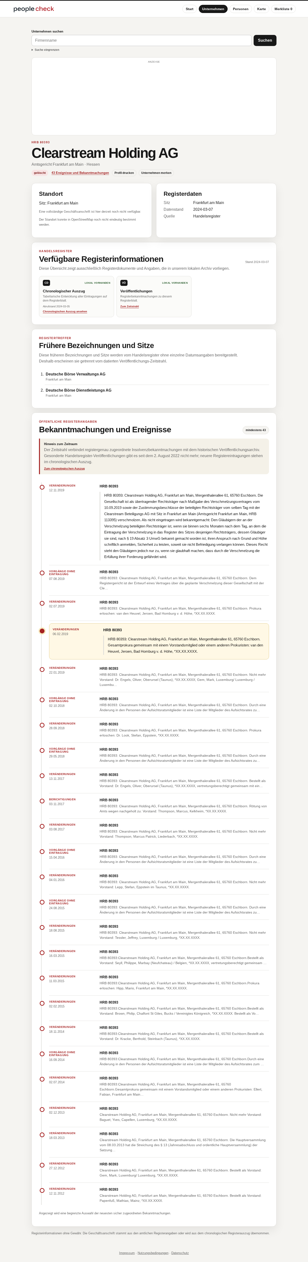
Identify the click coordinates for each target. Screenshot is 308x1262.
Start (189, 9)
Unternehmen (213, 9)
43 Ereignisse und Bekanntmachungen (80, 173)
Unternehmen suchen (47, 31)
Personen (241, 9)
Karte (261, 9)
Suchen (265, 40)
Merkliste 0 (283, 9)
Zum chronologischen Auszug (64, 468)
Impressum (127, 1253)
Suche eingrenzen (47, 50)
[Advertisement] (154, 98)
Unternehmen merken (156, 173)
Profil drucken (124, 173)
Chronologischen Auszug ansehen (65, 311)
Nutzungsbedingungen (153, 1253)
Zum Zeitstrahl (129, 306)
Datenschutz (180, 1253)
